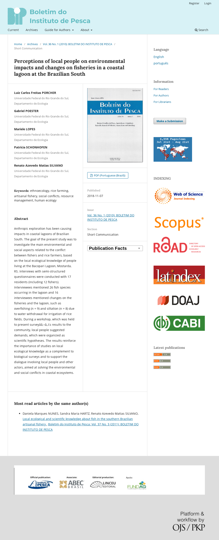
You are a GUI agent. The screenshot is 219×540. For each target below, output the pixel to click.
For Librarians (162, 102)
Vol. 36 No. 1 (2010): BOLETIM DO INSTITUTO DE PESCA (77, 44)
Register (194, 3)
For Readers (161, 89)
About (85, 30)
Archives (32, 30)
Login (207, 3)
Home (18, 44)
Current (13, 30)
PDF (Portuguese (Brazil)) (109, 175)
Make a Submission (170, 121)
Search (203, 30)
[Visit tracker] (173, 160)
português (161, 63)
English (159, 57)
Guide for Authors (58, 30)
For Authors (161, 95)
